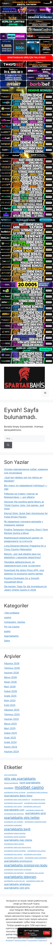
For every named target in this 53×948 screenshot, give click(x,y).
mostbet (8, 787)
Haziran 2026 (11, 672)
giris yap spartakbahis (20, 778)
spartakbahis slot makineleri (14, 873)
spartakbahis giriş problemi (13, 822)
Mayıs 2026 (10, 677)
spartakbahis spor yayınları (34, 873)
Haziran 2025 (11, 719)
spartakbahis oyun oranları (36, 851)
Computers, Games (14, 622)
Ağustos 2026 (11, 663)
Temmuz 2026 (12, 668)
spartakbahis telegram (20, 877)
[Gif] (26, 155)
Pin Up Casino (11, 626)
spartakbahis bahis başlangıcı (37, 792)
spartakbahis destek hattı (34, 810)
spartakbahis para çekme (32, 854)
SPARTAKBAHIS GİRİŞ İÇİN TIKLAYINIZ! (26, 57)
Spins (7, 640)
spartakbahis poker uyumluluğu (35, 858)
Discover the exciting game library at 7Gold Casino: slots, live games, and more (24, 505)
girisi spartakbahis (10, 775)
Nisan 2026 (10, 682)
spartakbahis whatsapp (17, 884)
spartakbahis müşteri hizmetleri (15, 851)
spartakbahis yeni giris (16, 887)
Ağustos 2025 (11, 709)
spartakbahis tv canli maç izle (14, 881)
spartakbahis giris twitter (22, 817)
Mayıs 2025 (10, 723)
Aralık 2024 (10, 742)
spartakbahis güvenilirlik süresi (35, 822)
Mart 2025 (9, 728)
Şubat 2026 (10, 691)
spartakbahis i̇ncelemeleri (13, 825)
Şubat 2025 (10, 733)
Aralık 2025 (10, 696)
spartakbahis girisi (35, 813)
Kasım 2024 (10, 747)
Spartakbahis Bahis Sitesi (18, 795)
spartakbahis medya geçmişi (14, 844)
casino (7, 617)
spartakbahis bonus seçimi (13, 803)
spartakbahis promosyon (18, 861)
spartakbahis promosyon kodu (25, 865)
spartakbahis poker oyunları (13, 858)
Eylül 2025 (9, 705)
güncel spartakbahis (11, 783)
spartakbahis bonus (38, 799)
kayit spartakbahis (30, 782)
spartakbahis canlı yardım (13, 806)
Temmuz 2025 (12, 714)
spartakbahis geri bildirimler (14, 814)
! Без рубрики (11, 612)
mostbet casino (29, 787)
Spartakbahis (11, 636)
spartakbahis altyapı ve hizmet (14, 792)
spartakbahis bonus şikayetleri (34, 803)
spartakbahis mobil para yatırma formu (17, 847)
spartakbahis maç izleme (18, 840)
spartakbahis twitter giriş (35, 881)
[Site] (26, 96)
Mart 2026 (10, 686)
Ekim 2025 (9, 700)
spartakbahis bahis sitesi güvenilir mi (17, 799)
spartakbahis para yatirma (13, 854)
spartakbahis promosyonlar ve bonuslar (17, 869)
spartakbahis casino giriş (32, 806)
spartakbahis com (14, 809)
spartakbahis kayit (17, 829)
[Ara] (8, 445)
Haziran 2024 (11, 751)
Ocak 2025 (10, 737)
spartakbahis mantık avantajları (15, 837)
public (7, 631)
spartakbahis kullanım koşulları (15, 833)
